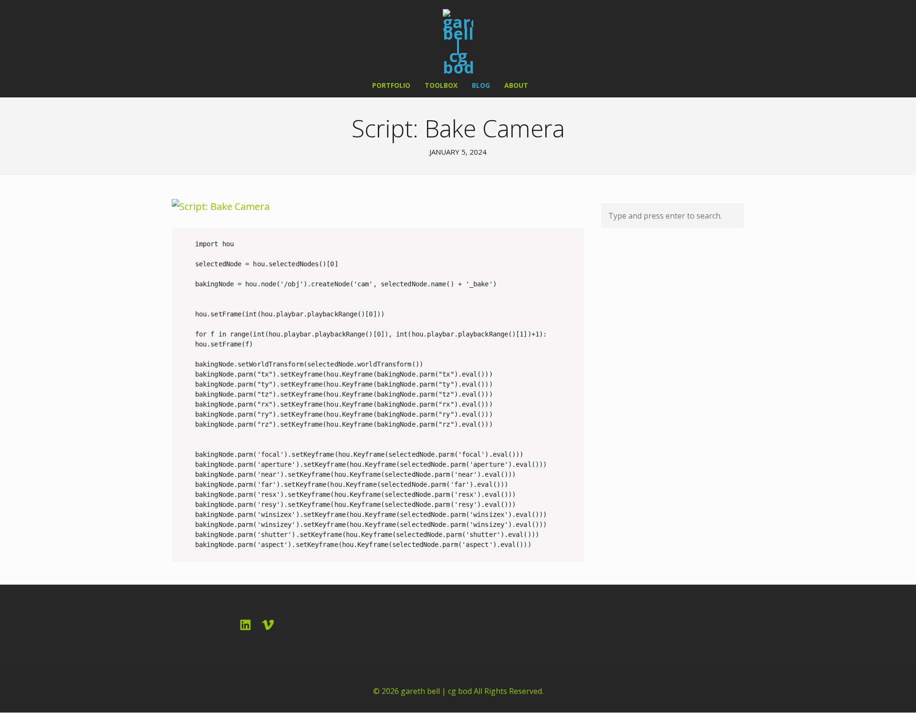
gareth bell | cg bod (436, 691)
